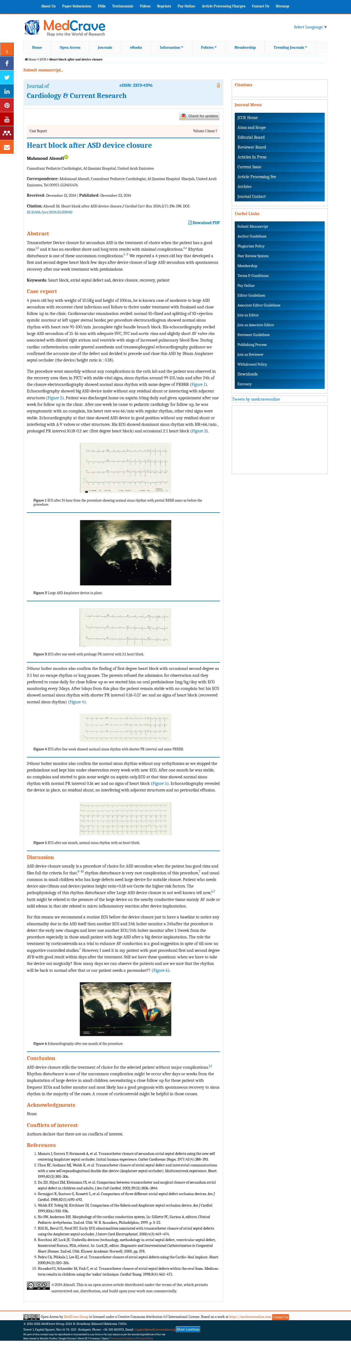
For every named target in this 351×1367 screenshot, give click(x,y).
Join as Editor (248, 315)
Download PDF (206, 222)
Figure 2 (55, 397)
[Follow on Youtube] (7, 119)
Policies (207, 47)
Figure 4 (77, 701)
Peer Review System (252, 256)
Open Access (70, 47)
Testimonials (122, 6)
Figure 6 (160, 970)
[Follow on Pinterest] (7, 105)
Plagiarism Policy (251, 246)
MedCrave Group (76, 1317)
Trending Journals (289, 47)
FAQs (102, 6)
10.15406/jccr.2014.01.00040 (49, 212)
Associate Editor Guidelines (258, 305)
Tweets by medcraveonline (256, 399)
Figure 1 (198, 384)
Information (170, 47)
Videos (145, 6)
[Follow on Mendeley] (7, 133)
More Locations (188, 1329)
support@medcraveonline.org (155, 1329)
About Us (48, 6)
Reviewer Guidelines (253, 335)
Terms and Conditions (123, 1338)
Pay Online (186, 6)
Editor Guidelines (251, 295)
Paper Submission (76, 6)
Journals (105, 47)
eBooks (136, 47)
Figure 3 (199, 430)
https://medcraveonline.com (250, 1317)
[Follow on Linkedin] (7, 91)
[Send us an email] (7, 147)
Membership (245, 47)
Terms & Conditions (252, 275)
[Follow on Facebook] (7, 63)
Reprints (164, 6)
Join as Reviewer (250, 354)
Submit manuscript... (43, 70)
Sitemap (282, 6)
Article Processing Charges (223, 6)
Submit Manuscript (252, 226)
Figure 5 (159, 783)
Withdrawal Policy (252, 364)
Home (37, 47)
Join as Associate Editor (255, 325)
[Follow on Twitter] (7, 77)
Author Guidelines (251, 236)
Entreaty (244, 384)
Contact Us (260, 6)
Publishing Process (252, 344)
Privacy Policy (145, 1338)
